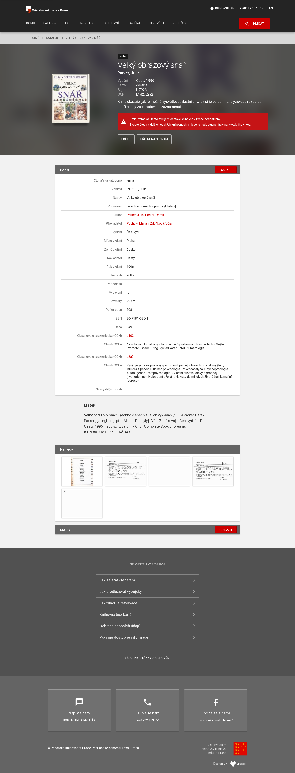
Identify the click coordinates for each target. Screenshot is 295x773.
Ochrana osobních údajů (120, 626)
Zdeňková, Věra (161, 223)
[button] (71, 98)
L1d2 (130, 336)
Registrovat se (251, 8)
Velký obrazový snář (83, 38)
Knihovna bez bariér (116, 614)
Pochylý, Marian (138, 223)
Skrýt (225, 169)
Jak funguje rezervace (118, 603)
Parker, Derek (154, 215)
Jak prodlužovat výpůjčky (121, 591)
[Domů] (46, 10)
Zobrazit (225, 529)
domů (35, 38)
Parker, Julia (129, 73)
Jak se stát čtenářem (117, 580)
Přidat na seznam (154, 139)
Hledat (254, 23)
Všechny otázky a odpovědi (147, 658)
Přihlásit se (222, 8)
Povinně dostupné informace (124, 637)
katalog (52, 38)
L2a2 (130, 357)
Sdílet (126, 139)
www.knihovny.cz (239, 124)
